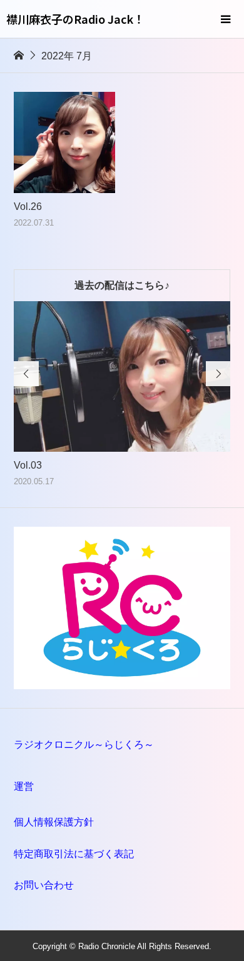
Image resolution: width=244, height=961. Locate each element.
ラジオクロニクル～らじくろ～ (84, 744)
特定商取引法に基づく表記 (74, 854)
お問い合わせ (44, 885)
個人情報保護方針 (54, 822)
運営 (24, 786)
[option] (122, 395)
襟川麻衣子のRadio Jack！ (75, 19)
